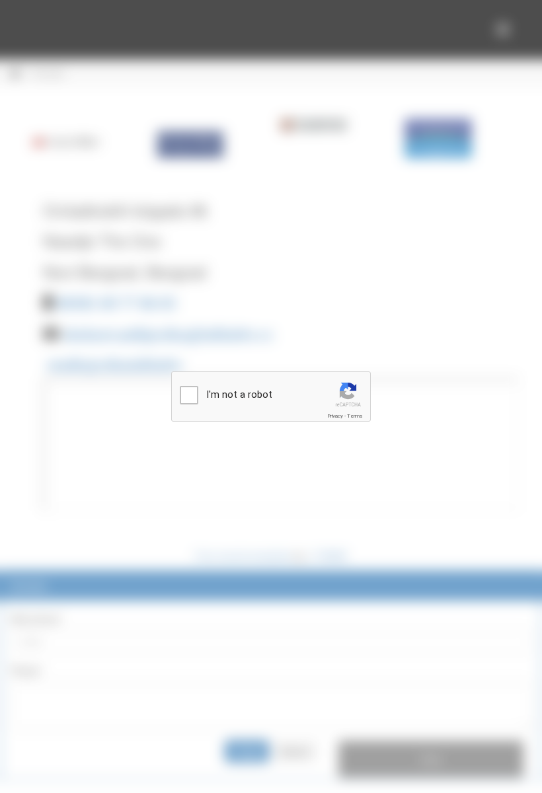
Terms (355, 416)
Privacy (335, 416)
